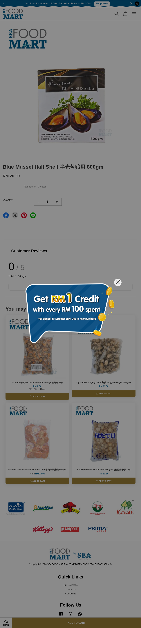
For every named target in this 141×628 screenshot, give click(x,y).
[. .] (70, 314)
